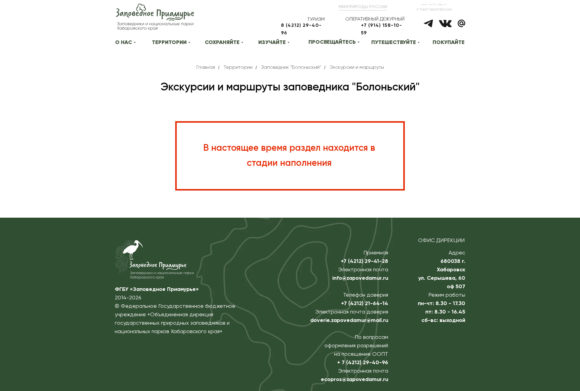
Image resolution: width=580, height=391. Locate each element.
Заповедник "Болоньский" (291, 67)
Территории (238, 67)
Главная (205, 67)
